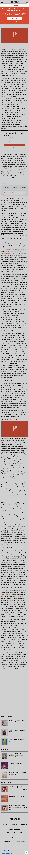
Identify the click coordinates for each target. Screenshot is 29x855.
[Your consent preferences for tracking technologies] (26, 852)
